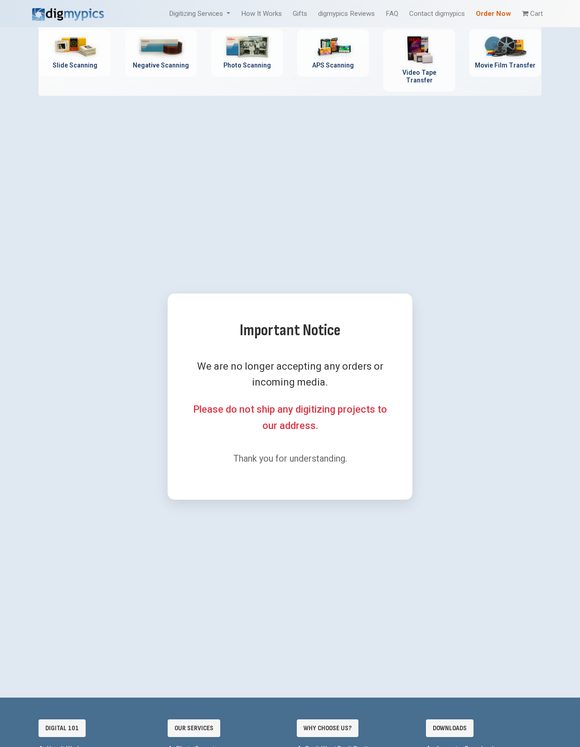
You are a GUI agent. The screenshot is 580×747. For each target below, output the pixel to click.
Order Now (493, 14)
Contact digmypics (437, 14)
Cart (536, 14)
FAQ (392, 14)
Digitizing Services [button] (197, 14)
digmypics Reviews (346, 14)
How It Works (261, 14)
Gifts (300, 14)
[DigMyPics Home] (68, 13)
